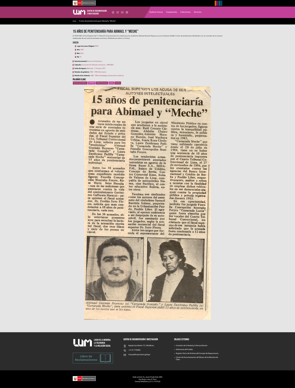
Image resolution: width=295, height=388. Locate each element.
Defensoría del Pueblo (184, 349)
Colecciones (185, 12)
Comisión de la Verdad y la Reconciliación (191, 346)
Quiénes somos (156, 12)
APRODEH (92, 83)
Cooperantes (171, 12)
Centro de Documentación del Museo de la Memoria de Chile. (197, 358)
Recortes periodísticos (80, 83)
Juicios (111, 83)
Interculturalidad (219, 3)
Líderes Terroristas (102, 83)
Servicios (197, 12)
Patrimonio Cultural (215, 3)
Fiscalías (117, 83)
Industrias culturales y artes (217, 3)
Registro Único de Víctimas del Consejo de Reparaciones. (197, 353)
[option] (147, 203)
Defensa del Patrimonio (221, 3)
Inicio (74, 21)
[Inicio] (90, 12)
